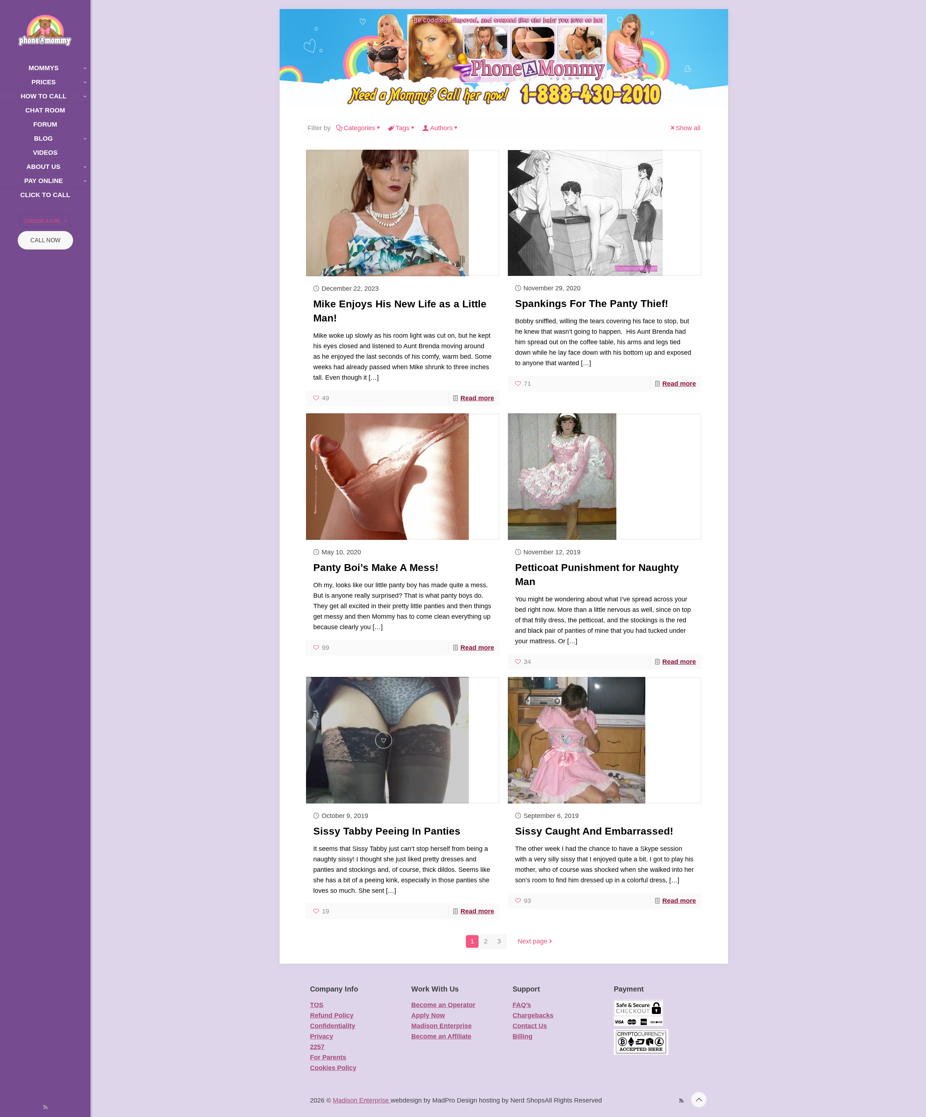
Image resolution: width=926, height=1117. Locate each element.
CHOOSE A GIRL (42, 221)
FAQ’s (522, 1005)
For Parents (328, 1057)
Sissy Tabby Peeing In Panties (386, 831)
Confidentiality (332, 1025)
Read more (477, 398)
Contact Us (530, 1025)
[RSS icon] (45, 1107)
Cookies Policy (333, 1067)
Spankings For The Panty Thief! (591, 303)
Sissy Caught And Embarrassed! (594, 831)
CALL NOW (45, 240)
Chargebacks (533, 1015)
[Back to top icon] (698, 1099)
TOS (316, 1005)
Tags (402, 128)
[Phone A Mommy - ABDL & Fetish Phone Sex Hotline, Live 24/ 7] (45, 30)
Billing (522, 1036)
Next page (532, 941)
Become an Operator (443, 1005)
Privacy (321, 1036)
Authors (441, 128)
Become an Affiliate (441, 1036)
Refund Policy (331, 1015)
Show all (688, 128)
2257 (317, 1046)
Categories (359, 128)
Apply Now (428, 1015)
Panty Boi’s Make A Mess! (375, 567)
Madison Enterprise (441, 1025)
